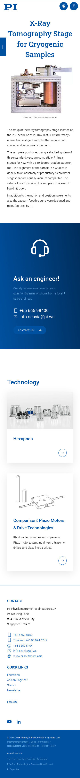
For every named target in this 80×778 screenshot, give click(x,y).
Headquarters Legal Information (23, 746)
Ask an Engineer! (17, 680)
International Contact (17, 741)
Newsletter (14, 690)
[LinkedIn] (19, 722)
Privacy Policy (49, 746)
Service (11, 685)
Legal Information (40, 741)
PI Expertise (13, 769)
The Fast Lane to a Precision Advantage (27, 759)
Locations (13, 675)
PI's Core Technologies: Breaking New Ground (30, 764)
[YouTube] (9, 721)
